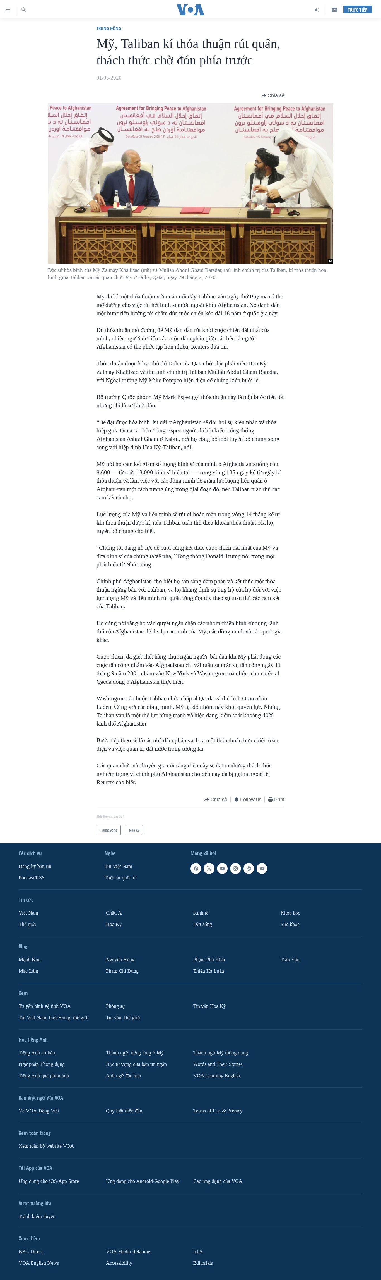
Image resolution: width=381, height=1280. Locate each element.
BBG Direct (31, 1251)
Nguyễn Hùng (120, 959)
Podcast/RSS (32, 878)
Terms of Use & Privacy (218, 1110)
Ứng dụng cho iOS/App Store (49, 1181)
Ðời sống (202, 924)
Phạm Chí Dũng (122, 971)
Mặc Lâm (28, 971)
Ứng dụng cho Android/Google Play (142, 1181)
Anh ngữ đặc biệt (123, 1075)
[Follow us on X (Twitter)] (209, 868)
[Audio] (316, 10)
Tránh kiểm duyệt (36, 1216)
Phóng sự (115, 1006)
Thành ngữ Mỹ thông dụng (220, 1053)
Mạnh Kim (30, 959)
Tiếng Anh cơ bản (37, 1053)
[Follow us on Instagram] (235, 868)
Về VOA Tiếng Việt (39, 1110)
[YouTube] (334, 10)
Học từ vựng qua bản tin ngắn (136, 1064)
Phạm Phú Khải (209, 959)
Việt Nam (28, 913)
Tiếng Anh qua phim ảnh (44, 1075)
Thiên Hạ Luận (208, 971)
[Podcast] (248, 868)
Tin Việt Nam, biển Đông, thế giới (54, 1018)
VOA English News (39, 1263)
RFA (198, 1251)
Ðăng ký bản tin (35, 866)
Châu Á (114, 913)
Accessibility (119, 1263)
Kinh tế (200, 913)
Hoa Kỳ (114, 924)
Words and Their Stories (218, 1064)
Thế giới (27, 924)
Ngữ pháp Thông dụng (42, 1064)
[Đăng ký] (262, 868)
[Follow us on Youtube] (222, 868)
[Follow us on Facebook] (196, 868)
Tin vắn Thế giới (123, 1018)
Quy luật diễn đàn (124, 1110)
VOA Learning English (216, 1075)
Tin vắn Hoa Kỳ (209, 1006)
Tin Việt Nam (118, 866)
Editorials (203, 1263)
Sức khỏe (290, 924)
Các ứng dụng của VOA (217, 1181)
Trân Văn (290, 959)
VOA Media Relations (128, 1251)
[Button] (273, 95)
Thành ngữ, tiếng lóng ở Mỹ (135, 1053)
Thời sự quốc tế (121, 878)
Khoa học (290, 913)
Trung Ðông (109, 28)
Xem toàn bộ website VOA (46, 1146)
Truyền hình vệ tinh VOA (45, 1006)
